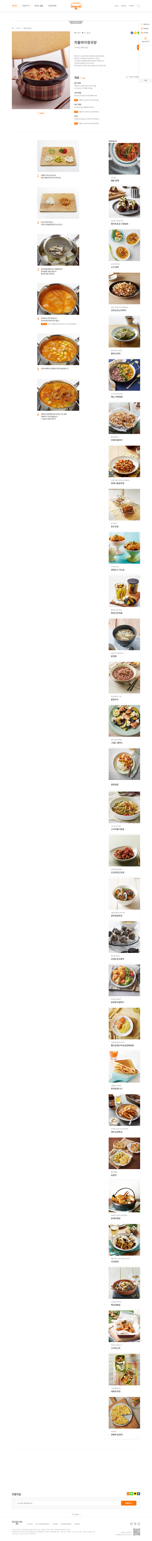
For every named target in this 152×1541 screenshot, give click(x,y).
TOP (145, 80)
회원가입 (123, 6)
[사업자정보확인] (31, 1532)
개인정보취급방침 (66, 1524)
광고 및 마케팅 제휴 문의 (42, 1524)
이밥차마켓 (52, 5)
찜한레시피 (146, 24)
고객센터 (131, 6)
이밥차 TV (25, 5)
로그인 (116, 6)
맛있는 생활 (38, 5)
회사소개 (29, 1524)
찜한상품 (145, 28)
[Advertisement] (76, 1468)
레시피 (14, 5)
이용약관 (55, 1524)
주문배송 (145, 32)
